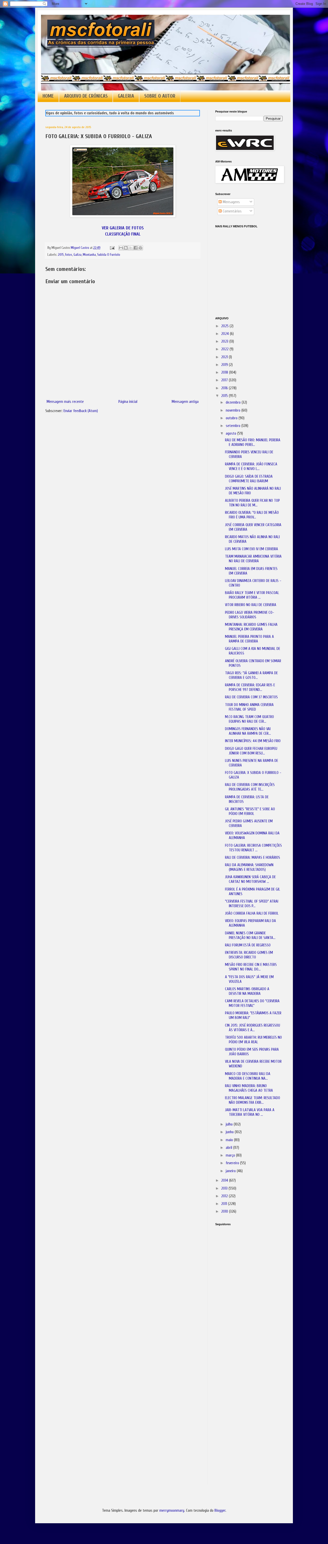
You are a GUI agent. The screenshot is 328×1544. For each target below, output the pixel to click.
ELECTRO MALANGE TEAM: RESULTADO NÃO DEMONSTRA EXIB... (252, 1100)
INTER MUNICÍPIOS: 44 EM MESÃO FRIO (253, 741)
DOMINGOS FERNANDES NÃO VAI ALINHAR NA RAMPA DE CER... (248, 731)
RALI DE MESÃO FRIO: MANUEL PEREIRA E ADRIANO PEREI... (252, 442)
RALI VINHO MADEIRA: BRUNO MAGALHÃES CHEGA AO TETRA (249, 1088)
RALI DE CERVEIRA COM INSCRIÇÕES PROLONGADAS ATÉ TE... (250, 787)
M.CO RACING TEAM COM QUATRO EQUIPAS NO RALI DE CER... (249, 719)
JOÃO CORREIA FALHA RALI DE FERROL (252, 913)
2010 (225, 1211)
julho (230, 1124)
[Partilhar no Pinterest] (140, 247)
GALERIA (126, 96)
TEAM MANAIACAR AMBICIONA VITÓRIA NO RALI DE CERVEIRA (253, 558)
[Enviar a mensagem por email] (121, 247)
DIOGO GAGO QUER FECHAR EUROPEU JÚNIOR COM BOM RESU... (251, 751)
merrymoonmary (171, 1510)
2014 (225, 1180)
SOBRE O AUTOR (159, 96)
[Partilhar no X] (130, 247)
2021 (225, 357)
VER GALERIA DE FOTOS (123, 228)
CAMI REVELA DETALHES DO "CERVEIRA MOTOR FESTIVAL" (252, 1003)
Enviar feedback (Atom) (81, 411)
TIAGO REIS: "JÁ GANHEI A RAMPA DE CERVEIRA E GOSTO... (251, 675)
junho (230, 1132)
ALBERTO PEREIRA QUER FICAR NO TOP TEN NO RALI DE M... (252, 502)
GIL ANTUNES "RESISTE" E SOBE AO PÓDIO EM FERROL (250, 811)
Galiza (77, 255)
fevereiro (233, 1163)
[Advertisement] (240, 1301)
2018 (225, 372)
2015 (61, 255)
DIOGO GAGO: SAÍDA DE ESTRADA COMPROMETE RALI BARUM (249, 478)
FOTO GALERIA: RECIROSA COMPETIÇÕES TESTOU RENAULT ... (253, 847)
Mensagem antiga (185, 402)
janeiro (231, 1171)
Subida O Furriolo (108, 255)
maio (230, 1140)
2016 (225, 388)
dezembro (234, 402)
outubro (232, 418)
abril (229, 1148)
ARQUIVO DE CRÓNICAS (86, 96)
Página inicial (127, 402)
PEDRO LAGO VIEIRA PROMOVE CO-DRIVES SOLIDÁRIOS (249, 614)
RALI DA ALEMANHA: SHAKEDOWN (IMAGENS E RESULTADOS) (249, 867)
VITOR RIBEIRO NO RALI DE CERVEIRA (250, 605)
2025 (225, 326)
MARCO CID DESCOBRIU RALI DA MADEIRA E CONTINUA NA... (247, 1076)
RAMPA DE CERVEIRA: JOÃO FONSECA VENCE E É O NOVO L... (251, 466)
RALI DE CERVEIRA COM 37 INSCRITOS (251, 697)
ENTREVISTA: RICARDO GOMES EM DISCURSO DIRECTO (249, 954)
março (231, 1155)
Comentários (232, 211)
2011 (224, 1204)
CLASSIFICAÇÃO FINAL (122, 234)
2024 (225, 334)
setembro (233, 426)
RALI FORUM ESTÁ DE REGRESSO (248, 945)
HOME (48, 96)
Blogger (219, 1510)
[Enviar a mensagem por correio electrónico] (111, 248)
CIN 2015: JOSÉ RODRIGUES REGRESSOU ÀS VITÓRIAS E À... (252, 1027)
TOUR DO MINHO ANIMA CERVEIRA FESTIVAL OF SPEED (249, 707)
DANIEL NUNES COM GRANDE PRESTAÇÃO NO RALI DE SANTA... (250, 935)
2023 (225, 341)
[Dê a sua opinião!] (125, 247)
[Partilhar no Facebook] (135, 247)
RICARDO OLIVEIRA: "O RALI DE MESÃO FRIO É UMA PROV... (252, 514)
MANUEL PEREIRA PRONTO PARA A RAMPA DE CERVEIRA (249, 639)
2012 (225, 1196)
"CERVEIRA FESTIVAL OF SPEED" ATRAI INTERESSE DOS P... (251, 903)
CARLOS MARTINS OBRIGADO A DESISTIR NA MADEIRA (247, 991)
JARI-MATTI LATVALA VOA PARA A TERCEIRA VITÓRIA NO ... (249, 1112)
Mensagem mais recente (65, 402)
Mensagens (231, 202)
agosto (231, 433)
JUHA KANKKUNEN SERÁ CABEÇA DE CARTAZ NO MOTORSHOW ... (250, 879)
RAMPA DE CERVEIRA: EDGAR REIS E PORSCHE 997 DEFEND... (250, 687)
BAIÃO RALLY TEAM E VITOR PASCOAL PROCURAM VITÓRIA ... (252, 595)
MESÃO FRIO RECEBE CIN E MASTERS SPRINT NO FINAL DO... (251, 967)
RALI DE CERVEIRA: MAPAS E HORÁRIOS (252, 857)
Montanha (89, 255)
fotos (68, 255)
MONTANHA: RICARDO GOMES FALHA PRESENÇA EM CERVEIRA (251, 626)
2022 (225, 349)
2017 (225, 380)
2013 (225, 1188)
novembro (233, 410)
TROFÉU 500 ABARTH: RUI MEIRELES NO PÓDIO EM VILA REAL (253, 1039)
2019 (225, 365)
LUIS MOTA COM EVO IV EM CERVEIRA (251, 549)
